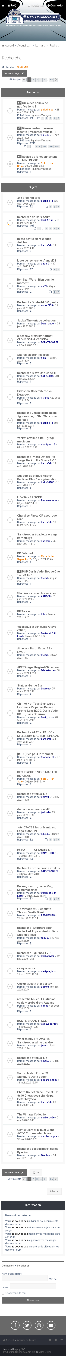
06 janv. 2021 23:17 (29, 855)
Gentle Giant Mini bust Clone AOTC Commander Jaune (35, 1131)
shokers (46, 541)
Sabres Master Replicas (33, 354)
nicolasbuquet (49, 1136)
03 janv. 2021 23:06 (29, 874)
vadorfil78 (47, 305)
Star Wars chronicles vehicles (36, 593)
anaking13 (47, 200)
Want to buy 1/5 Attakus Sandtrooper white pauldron (35, 1040)
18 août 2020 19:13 (28, 1026)
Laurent (45, 688)
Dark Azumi (47, 220)
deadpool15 (48, 444)
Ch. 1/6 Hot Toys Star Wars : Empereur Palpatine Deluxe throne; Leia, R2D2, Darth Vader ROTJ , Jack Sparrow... (38, 709)
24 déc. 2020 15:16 (35, 895)
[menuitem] (12, 5)
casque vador (26, 968)
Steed (44, 578)
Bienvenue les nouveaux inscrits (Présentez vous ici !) (36, 130)
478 (38, 146)
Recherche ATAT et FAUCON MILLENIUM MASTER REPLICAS (38, 734)
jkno (43, 1045)
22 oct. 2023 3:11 (28, 345)
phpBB (20, 1349)
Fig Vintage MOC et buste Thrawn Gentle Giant (34, 910)
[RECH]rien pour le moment (35, 754)
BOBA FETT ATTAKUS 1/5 (34, 850)
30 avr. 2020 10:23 (27, 1139)
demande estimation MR (33, 809)
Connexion (8, 1265)
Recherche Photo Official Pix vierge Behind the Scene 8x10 (36, 458)
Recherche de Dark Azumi (34, 217)
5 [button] (44, 79)
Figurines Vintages (41, 115)
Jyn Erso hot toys (28, 197)
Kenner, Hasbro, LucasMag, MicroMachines (35, 888)
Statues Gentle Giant (30, 685)
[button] (24, 79)
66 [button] (51, 79)
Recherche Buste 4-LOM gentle (37, 302)
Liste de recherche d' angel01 (36, 260)
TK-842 (45, 135)
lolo (43, 614)
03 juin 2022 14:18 (27, 503)
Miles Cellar (45, 1352)
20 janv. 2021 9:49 (35, 781)
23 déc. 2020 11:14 (27, 918)
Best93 (45, 797)
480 (50, 146)
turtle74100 (47, 376)
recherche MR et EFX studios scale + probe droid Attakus (36, 1000)
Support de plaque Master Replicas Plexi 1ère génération (37, 477)
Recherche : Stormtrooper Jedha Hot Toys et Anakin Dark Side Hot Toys (37, 931)
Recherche (11, 57)
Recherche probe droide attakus (38, 868)
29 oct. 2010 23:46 (35, 166)
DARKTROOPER (49, 342)
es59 (44, 286)
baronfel (46, 245)
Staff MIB (22, 67)
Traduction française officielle (19, 1352)
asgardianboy (49, 1079)
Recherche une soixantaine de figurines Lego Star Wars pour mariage (37, 416)
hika (43, 357)
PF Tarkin (23, 611)
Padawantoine (49, 500)
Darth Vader (48, 323)
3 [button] (37, 79)
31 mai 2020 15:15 (27, 1082)
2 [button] (33, 79)
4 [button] (41, 79)
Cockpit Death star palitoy (34, 983)
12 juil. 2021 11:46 (43, 559)
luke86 (45, 834)
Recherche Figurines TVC (34, 953)
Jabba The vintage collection (36, 320)
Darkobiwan (48, 956)
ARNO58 (46, 596)
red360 (45, 937)
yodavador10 (48, 1023)
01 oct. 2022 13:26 (27, 447)
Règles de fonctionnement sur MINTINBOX (37, 158)
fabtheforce (48, 670)
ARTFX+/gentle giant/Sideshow (38, 667)
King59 (45, 1061)
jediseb (45, 812)
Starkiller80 (47, 757)
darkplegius (48, 971)
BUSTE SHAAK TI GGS (32, 1020)
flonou (44, 1005)
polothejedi (47, 109)
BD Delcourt (25, 553)
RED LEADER (48, 915)
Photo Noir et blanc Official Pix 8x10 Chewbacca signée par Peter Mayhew (37, 1095)
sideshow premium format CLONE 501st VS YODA (34, 337)
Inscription (23, 1265)
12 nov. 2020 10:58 (27, 974)
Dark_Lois (47, 717)
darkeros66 (48, 1117)
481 (57, 146)
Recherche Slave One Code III (36, 373)
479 (44, 146)
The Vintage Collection (32, 1114)
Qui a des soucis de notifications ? (32, 104)
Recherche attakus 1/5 (32, 794)
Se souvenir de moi (15, 1293)
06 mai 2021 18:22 (35, 636)
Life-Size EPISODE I (30, 497)
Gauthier (46, 1155)
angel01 (45, 263)
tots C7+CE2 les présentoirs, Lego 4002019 (36, 829)
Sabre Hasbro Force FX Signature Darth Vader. (32, 1074)
